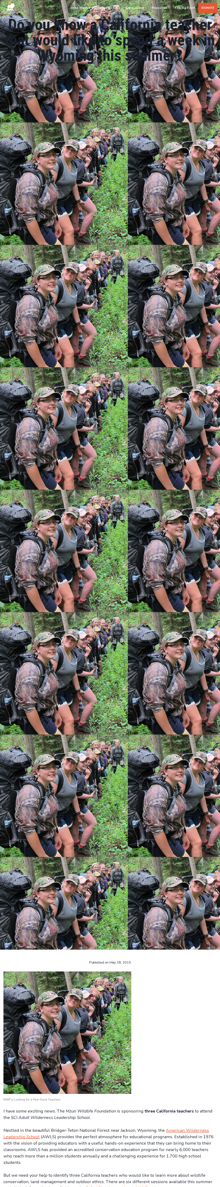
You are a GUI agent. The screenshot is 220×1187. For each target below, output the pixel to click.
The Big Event (185, 8)
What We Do (108, 8)
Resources (159, 8)
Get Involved (134, 8)
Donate (208, 8)
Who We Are (80, 8)
